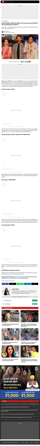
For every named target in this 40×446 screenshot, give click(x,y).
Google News (13, 61)
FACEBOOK (6, 278)
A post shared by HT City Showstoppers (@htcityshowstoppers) (15, 262)
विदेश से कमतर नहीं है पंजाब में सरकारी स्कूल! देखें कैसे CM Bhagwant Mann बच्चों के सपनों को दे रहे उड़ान (16, 417)
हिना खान (31, 83)
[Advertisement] (20, 8)
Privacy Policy (36, 442)
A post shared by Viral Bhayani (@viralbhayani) (15, 126)
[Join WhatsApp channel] (23, 61)
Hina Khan (4, 280)
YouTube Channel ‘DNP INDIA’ (21, 276)
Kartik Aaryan (8, 280)
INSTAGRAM (12, 278)
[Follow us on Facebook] (21, 61)
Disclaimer (31, 442)
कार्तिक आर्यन (21, 81)
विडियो (6, 21)
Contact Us (27, 442)
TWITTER (18, 278)
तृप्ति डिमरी (10, 81)
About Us (22, 442)
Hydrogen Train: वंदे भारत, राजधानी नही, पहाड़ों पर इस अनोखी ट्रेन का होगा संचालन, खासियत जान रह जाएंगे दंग (17, 414)
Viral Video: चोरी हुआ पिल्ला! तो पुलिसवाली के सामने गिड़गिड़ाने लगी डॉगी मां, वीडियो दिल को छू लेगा (15, 407)
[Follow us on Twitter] (30, 61)
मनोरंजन (4, 21)
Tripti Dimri (12, 280)
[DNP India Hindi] (5, 2)
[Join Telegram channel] (26, 61)
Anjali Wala (7, 31)
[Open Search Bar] (9, 2)
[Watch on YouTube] (28, 61)
